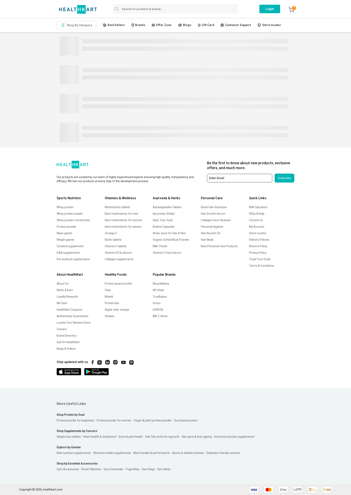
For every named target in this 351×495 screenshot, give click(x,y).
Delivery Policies (259, 239)
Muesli (109, 296)
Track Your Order (260, 259)
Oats (108, 290)
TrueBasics (160, 296)
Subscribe (284, 178)
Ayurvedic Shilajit (164, 213)
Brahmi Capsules (163, 226)
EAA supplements (68, 252)
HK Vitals (158, 290)
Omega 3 (111, 233)
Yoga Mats (132, 469)
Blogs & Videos (66, 348)
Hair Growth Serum (213, 213)
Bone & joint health (131, 436)
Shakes (109, 316)
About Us (62, 283)
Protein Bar (112, 303)
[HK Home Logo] (78, 9)
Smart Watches (91, 469)
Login (269, 9)
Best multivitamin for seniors (123, 226)
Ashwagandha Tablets (167, 207)
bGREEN (158, 309)
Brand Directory (67, 335)
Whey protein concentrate (73, 220)
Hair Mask (207, 239)
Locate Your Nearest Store (74, 322)
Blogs (187, 25)
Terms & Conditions (261, 265)
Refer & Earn (65, 290)
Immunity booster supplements (234, 436)
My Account (256, 226)
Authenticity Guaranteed (72, 316)
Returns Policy (258, 246)
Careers (62, 329)
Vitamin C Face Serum (167, 252)
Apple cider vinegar (117, 309)
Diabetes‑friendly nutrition (223, 453)
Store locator (271, 25)
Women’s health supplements (112, 453)
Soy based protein (185, 420)
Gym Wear (163, 469)
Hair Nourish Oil (210, 233)
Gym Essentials (113, 469)
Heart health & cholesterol (99, 436)
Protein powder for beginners (75, 420)
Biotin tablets (113, 239)
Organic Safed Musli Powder (171, 239)
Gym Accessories (68, 469)
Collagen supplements (119, 259)
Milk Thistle (160, 246)
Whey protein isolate (70, 213)
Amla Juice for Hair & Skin (169, 233)
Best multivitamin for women (123, 220)
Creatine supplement (70, 246)
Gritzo (156, 303)
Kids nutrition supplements (74, 453)
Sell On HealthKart (68, 342)
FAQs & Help (256, 213)
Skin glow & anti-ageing (197, 436)
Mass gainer (64, 233)
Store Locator (257, 233)
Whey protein (65, 207)
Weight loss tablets (69, 436)
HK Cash (62, 303)
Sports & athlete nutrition (188, 453)
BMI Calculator (258, 207)
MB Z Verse (160, 316)
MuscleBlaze (161, 283)
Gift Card (208, 25)
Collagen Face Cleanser (216, 220)
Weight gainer (65, 239)
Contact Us (256, 220)
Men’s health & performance (151, 453)
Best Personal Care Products (219, 246)
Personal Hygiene (212, 226)
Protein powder (66, 226)
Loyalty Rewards (67, 296)
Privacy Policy (257, 252)
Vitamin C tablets (116, 246)
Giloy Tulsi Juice (163, 220)
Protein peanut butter (118, 283)
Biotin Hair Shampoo (214, 207)
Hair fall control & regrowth (162, 436)
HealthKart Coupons (69, 309)
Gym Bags (148, 469)
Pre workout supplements (73, 259)
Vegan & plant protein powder (153, 420)
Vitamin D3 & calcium (118, 252)
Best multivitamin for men (121, 213)
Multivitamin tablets (117, 207)
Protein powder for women (114, 420)
